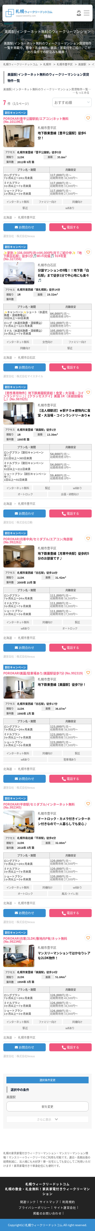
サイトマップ (49, 1201)
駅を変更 (47, 1106)
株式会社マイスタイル (30, 376)
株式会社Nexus (26, 236)
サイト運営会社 (65, 1207)
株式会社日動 (24, 522)
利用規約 (68, 1201)
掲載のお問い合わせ (47, 1213)
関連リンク (28, 1201)
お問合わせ (26, 227)
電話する (73, 227)
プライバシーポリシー (34, 1207)
